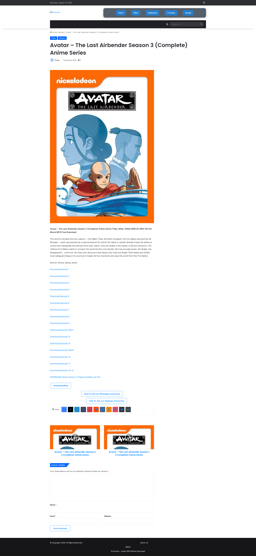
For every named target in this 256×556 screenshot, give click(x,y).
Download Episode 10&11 (61, 330)
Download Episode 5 (59, 296)
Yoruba (188, 13)
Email (53, 516)
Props (57, 60)
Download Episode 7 (59, 309)
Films (136, 13)
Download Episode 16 (60, 357)
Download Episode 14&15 (62, 350)
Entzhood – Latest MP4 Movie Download (128, 551)
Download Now (60, 385)
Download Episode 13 (60, 343)
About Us (144, 543)
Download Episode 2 (59, 276)
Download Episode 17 (60, 363)
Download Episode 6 (59, 303)
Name (53, 505)
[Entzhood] (55, 12)
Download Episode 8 (59, 316)
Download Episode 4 (59, 289)
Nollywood (152, 13)
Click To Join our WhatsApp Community (102, 394)
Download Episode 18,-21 (62, 370)
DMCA (128, 547)
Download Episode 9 (59, 323)
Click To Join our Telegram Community (106, 401)
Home (120, 13)
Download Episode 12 (60, 336)
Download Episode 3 (59, 283)
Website (107, 516)
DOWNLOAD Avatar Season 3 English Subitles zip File (75, 377)
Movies (62, 32)
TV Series (171, 13)
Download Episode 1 (59, 269)
